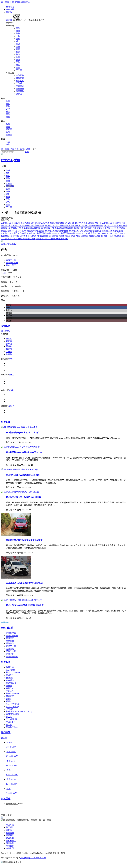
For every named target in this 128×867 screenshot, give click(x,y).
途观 (8, 770)
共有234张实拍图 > (9, 244)
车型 (18, 28)
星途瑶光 (10, 696)
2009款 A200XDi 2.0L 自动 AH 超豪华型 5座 (32, 236)
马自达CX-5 (11, 779)
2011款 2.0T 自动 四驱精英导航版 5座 (93, 228)
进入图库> (5, 331)
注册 (12, 7)
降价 (18, 33)
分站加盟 (10, 848)
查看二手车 (11, 260)
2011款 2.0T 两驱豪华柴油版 (90, 225)
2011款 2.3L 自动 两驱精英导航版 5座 (60, 228)
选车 (18, 39)
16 (5, 272)
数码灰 (9, 349)
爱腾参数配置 (12, 636)
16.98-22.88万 (12, 756)
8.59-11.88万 (11, 793)
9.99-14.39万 (11, 747)
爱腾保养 (10, 643)
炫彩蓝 (9, 341)
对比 (18, 41)
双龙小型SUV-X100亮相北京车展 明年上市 (25, 605)
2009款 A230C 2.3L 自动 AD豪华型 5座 (18, 239)
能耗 (8, 194)
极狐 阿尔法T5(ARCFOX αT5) (19, 711)
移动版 (9, 12)
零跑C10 (9, 688)
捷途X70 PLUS (12, 693)
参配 (8, 173)
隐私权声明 (11, 841)
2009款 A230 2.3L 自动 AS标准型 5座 (52, 239)
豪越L (8, 699)
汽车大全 (14, 149)
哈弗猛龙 (10, 680)
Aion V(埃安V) (12, 704)
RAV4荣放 (10, 670)
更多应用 (10, 9)
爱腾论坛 (10, 649)
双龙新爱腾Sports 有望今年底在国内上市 (24, 452)
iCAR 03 (9, 709)
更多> (11, 359)
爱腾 (28, 149)
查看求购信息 (12, 263)
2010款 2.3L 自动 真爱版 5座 (88, 233)
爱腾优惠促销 (12, 657)
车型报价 (20, 75)
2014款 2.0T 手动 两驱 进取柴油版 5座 (85, 223)
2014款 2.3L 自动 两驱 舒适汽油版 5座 (61, 225)
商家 (18, 46)
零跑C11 (9, 675)
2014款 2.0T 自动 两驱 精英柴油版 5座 (27, 225)
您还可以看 (7, 627)
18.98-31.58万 (12, 775)
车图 (8, 176)
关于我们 (10, 827)
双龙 (22, 149)
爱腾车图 (10, 638)
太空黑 (9, 352)
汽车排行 (20, 88)
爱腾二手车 (11, 646)
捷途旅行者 (11, 683)
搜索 (27, 152)
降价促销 (20, 78)
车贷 (8, 197)
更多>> (4, 738)
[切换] (17, 2)
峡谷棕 (9, 354)
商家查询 (20, 86)
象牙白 (9, 344)
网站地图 (10, 830)
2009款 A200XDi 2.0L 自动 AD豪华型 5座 (70, 236)
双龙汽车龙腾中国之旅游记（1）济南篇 (23, 497)
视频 (18, 49)
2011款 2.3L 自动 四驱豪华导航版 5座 (27, 228)
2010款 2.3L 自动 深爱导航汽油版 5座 (85, 231)
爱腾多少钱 (11, 633)
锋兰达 (9, 725)
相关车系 (5, 662)
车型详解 (10, 186)
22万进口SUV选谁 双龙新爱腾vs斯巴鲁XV (24, 583)
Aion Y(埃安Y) (12, 707)
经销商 (9, 129)
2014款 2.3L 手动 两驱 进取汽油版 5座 (51, 223)
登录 (8, 7)
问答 (18, 62)
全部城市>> (25, 2)
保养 (8, 204)
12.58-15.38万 (12, 784)
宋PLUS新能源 (12, 714)
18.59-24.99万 (12, 765)
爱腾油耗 (10, 654)
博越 (8, 789)
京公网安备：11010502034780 (33, 858)
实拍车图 (5, 326)
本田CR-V (10, 761)
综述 (8, 170)
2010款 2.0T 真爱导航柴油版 (13, 233)
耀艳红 (9, 338)
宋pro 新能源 (11, 719)
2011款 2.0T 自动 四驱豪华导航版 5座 (28, 231)
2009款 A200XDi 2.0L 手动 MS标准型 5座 (107, 236)
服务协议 (10, 843)
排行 (18, 65)
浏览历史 (5, 798)
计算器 (19, 94)
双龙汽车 (7, 160)
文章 (8, 189)
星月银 (9, 346)
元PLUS (9, 678)
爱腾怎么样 (11, 651)
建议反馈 (10, 838)
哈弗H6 (9, 742)
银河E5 (9, 701)
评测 (18, 60)
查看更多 (5, 622)
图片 (18, 36)
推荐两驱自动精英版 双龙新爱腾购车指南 (24, 540)
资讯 (18, 44)
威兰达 (9, 717)
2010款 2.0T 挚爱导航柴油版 (38, 233)
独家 (18, 52)
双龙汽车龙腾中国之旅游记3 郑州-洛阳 (23, 475)
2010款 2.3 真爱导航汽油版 (56, 231)
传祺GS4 (10, 667)
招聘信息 (10, 833)
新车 (18, 57)
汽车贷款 (20, 91)
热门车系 (5, 732)
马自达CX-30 (12, 727)
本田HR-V (10, 722)
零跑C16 (9, 691)
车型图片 (20, 81)
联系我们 (10, 835)
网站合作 (10, 846)
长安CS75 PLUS (13, 672)
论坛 (18, 67)
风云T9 (9, 686)
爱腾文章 (10, 641)
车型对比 (20, 83)
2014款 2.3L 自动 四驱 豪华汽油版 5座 (17, 223)
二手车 (19, 70)
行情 (18, 54)
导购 (8, 104)
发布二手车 (11, 265)
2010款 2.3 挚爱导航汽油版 (63, 233)
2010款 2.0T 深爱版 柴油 (112, 231)
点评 (8, 191)
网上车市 (5, 2)
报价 (18, 31)
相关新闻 (5, 422)
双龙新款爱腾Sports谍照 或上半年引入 (23, 432)
